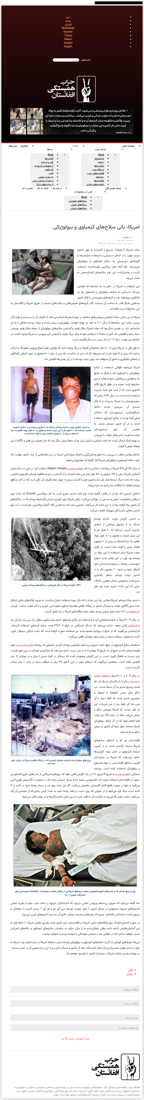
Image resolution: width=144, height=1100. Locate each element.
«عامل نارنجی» (74, 468)
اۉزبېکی (68, 25)
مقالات (126, 237)
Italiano (68, 39)
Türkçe (68, 36)
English (68, 47)
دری (68, 17)
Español (68, 43)
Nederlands (68, 28)
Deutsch (68, 32)
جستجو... (85, 60)
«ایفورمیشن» (122, 774)
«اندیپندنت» (25, 645)
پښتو (68, 21)
